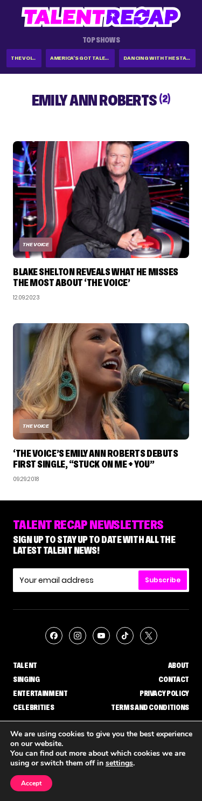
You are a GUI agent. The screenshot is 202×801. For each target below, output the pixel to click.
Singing (26, 679)
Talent (25, 665)
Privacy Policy (164, 693)
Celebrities (33, 707)
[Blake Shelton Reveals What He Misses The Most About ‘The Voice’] (101, 199)
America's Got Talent (81, 58)
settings (119, 763)
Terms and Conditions (150, 707)
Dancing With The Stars (158, 58)
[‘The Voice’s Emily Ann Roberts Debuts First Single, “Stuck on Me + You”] (101, 381)
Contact (173, 679)
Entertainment (40, 693)
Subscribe (162, 579)
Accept (31, 783)
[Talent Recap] (101, 16)
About (178, 665)
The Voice (24, 58)
